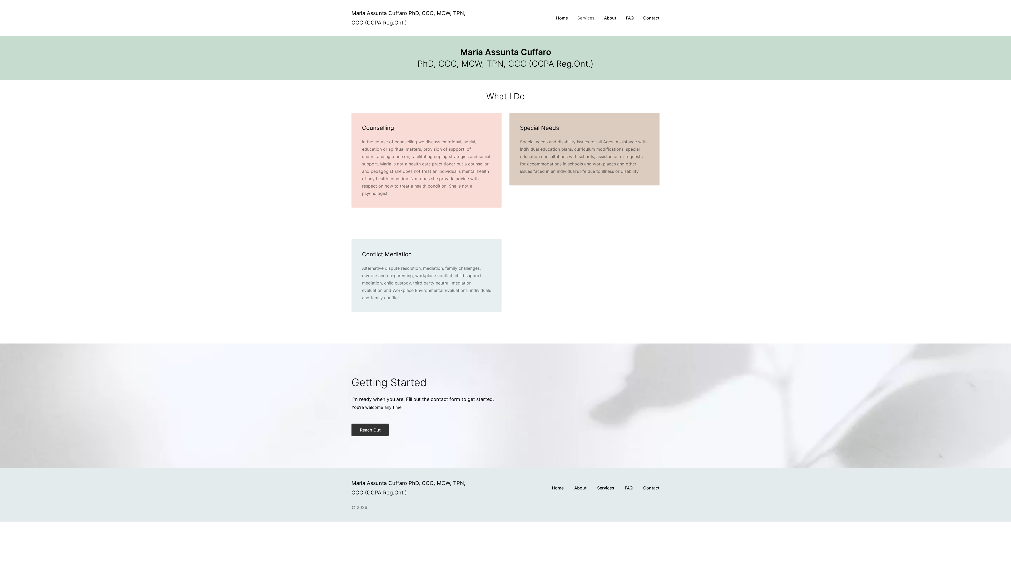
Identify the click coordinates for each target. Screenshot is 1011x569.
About (580, 487)
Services (605, 487)
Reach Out (370, 430)
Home (558, 487)
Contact (651, 487)
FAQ (629, 487)
